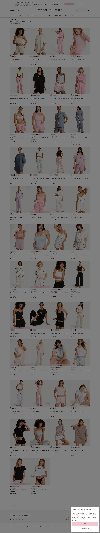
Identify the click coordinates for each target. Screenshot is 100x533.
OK (85, 523)
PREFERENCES (85, 528)
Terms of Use (94, 518)
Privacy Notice (86, 518)
